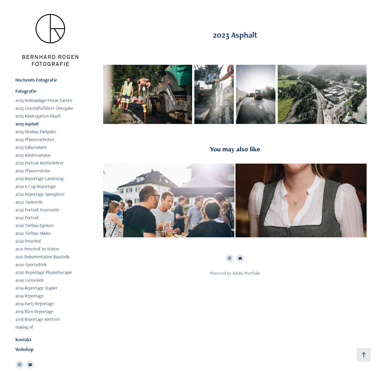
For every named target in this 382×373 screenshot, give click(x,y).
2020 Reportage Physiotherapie (43, 272)
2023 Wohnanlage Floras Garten (43, 100)
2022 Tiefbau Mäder (33, 233)
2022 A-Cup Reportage (35, 186)
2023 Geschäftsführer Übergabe (44, 108)
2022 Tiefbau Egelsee (34, 225)
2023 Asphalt (27, 124)
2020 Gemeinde (29, 280)
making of (24, 327)
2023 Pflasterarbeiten (34, 139)
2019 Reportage (29, 296)
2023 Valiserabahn (31, 147)
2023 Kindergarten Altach (38, 116)
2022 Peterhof (28, 241)
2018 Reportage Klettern (37, 319)
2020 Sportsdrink (30, 264)
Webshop (24, 349)
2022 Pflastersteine (32, 171)
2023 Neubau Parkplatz (35, 132)
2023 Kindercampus (33, 155)
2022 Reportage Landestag (39, 178)
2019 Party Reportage (34, 304)
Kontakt (23, 339)
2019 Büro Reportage (34, 311)
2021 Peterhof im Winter (37, 249)
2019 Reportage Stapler (36, 288)
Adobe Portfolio (246, 273)
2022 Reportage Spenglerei (39, 194)
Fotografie (25, 91)
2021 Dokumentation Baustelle (42, 257)
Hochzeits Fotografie (36, 80)
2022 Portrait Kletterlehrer (39, 163)
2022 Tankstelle (29, 202)
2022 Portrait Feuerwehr (37, 210)
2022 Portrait (27, 218)
